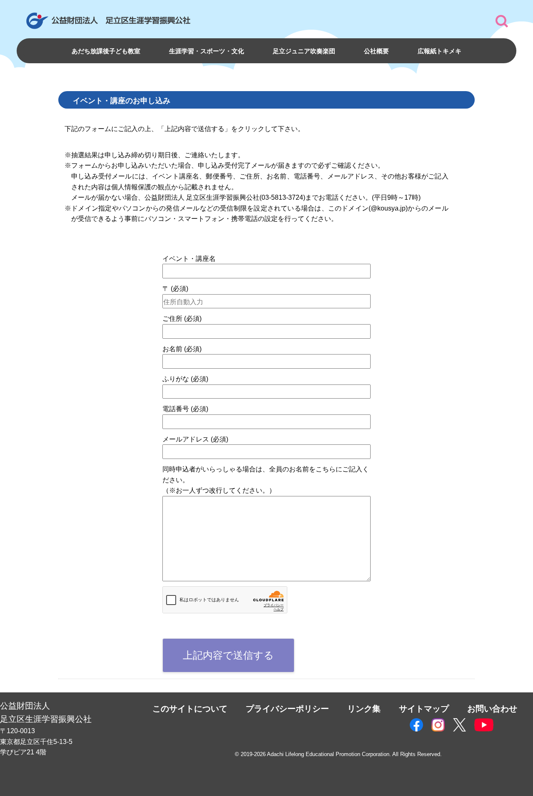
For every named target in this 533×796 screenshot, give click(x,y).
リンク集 (364, 708)
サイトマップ (424, 708)
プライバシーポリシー (287, 708)
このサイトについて (189, 708)
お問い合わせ (492, 708)
